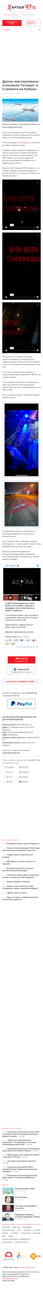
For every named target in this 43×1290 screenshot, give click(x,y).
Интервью (14, 1233)
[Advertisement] (21, 56)
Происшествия (8, 1230)
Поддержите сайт (12, 23)
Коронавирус (7, 1242)
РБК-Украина (23, 143)
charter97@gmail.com (10, 1278)
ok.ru (10, 777)
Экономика (27, 1227)
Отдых (10, 1236)
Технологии (26, 1233)
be (13, 17)
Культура (27, 1230)
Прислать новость (11, 14)
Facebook (10, 767)
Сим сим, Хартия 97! (31, 23)
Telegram (24, 782)
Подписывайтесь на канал (21, 670)
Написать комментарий (21, 682)
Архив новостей (28, 14)
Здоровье (36, 1233)
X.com (10, 772)
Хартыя (21, 7)
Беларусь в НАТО (21, 1242)
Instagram (24, 777)
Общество (16, 1227)
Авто (4, 1236)
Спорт (19, 1230)
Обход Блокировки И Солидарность (16, 1239)
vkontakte (24, 772)
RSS (10, 782)
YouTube (24, 767)
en (20, 17)
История (36, 1230)
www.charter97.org (28, 1267)
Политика (6, 1227)
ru (16, 17)
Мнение (5, 1185)
